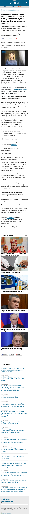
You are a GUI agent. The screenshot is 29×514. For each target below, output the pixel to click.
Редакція (3, 498)
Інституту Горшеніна (10, 502)
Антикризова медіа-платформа (12, 10)
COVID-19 (20, 6)
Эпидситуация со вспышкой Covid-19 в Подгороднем (12, 457)
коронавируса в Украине (20, 89)
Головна (5, 6)
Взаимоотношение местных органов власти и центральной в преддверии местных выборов (12, 370)
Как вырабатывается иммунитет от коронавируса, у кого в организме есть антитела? (12, 378)
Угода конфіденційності (7, 501)
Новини (13, 6)
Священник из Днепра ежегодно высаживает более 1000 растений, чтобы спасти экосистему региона (14, 465)
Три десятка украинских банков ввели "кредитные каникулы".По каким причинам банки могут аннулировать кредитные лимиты (14, 414)
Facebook (8, 229)
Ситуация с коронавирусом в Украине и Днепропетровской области (13, 397)
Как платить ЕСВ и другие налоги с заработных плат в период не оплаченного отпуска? (13, 449)
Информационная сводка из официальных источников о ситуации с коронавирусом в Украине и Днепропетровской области (14, 404)
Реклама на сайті (5, 499)
